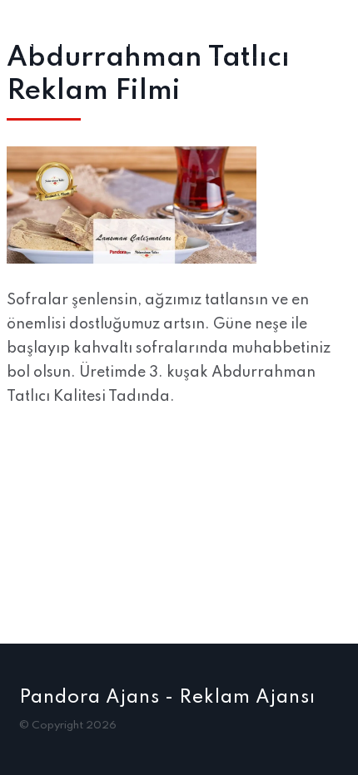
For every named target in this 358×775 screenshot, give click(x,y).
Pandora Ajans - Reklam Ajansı (167, 698)
